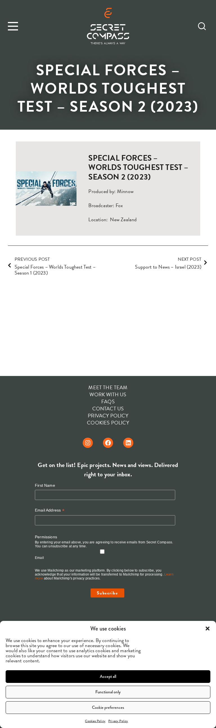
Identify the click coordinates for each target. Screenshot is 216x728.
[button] (207, 628)
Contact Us (108, 408)
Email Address (49, 510)
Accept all (108, 676)
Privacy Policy (118, 720)
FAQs (108, 401)
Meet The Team (107, 387)
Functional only (108, 692)
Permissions (46, 537)
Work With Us (107, 394)
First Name (45, 485)
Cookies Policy (95, 720)
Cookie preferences (108, 707)
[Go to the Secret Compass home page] (108, 27)
